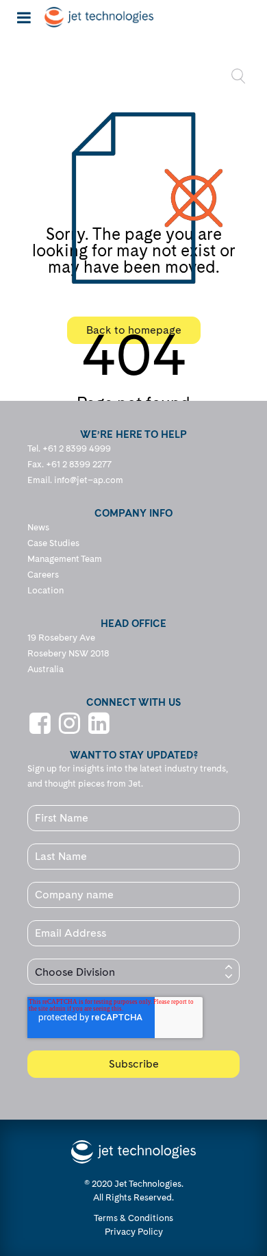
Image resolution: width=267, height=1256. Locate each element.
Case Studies (53, 543)
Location (45, 590)
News (38, 527)
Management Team (64, 559)
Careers (43, 574)
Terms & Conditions (133, 1218)
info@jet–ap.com (88, 480)
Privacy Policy (134, 1232)
